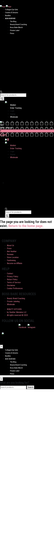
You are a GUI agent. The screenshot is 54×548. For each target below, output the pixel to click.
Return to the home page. (25, 226)
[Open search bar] (1, 91)
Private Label (14, 30)
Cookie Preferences (15, 288)
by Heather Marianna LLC (16, 312)
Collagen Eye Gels (11, 9)
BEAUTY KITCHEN (14, 309)
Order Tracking (16, 108)
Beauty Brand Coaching (18, 24)
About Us (10, 245)
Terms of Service (14, 282)
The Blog (13, 21)
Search (30, 387)
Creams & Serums (11, 12)
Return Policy (12, 279)
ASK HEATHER (10, 18)
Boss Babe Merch (16, 27)
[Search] (2, 99)
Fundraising (11, 260)
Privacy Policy (12, 276)
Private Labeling (13, 301)
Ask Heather (12, 251)
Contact (10, 273)
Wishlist (13, 105)
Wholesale (14, 117)
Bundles (8, 15)
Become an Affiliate (14, 263)
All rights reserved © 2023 (17, 315)
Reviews (10, 254)
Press (12, 33)
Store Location (13, 257)
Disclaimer (11, 285)
